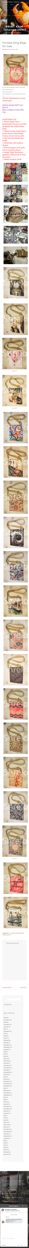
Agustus (6, 1026)
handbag (12, 933)
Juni (5, 1052)
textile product (6, 935)
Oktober (6, 1070)
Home (5, 4)
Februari (6, 1040)
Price (12, 4)
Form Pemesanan (18, 15)
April (5, 1017)
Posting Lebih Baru (6, 987)
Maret (5, 1038)
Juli (4, 1115)
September (7, 1047)
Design (6, 10)
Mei (5, 1029)
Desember (7, 1020)
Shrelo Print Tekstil (11, 2)
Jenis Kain (14, 10)
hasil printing (20, 933)
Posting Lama (23, 987)
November (7, 1067)
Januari (6, 1042)
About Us (7, 15)
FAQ (17, 4)
